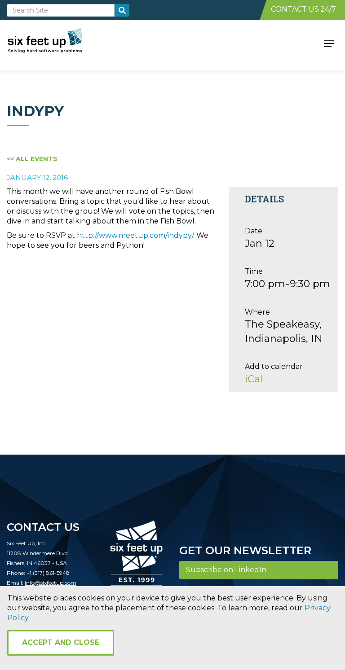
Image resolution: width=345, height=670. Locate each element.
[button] (328, 42)
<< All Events (32, 159)
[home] (55, 42)
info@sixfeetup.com (50, 582)
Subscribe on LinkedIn (226, 569)
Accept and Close (60, 642)
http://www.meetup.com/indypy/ (135, 235)
